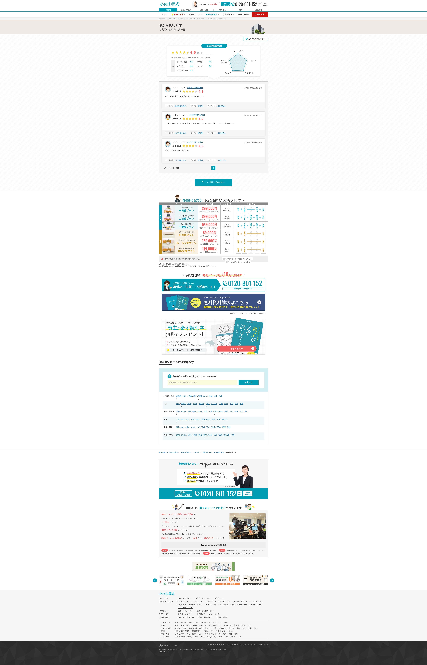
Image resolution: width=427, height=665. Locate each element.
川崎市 (195, 404)
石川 (241, 411)
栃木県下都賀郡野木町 (195, 88)
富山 (246, 411)
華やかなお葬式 (196, 604)
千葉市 (226, 404)
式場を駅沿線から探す (205, 611)
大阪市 (183, 419)
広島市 (183, 427)
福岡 (178, 435)
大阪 (178, 419)
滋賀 (218, 419)
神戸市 (208, 419)
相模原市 (201, 404)
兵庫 (203, 419)
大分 (216, 435)
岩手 (195, 396)
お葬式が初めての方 (202, 598)
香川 (229, 427)
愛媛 (224, 427)
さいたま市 (214, 404)
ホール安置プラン (240, 601)
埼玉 (208, 403)
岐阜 (206, 411)
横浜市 (189, 404)
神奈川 (183, 403)
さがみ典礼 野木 (180, 106)
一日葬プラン (221, 106)
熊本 (205, 435)
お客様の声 (201, 614)
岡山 (188, 427)
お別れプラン (225, 601)
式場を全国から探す (185, 611)
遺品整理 (258, 10)
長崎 (195, 435)
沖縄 (232, 435)
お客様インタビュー (185, 614)
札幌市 (184, 396)
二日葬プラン (197, 601)
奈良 (213, 419)
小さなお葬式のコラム (186, 617)
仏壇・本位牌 (186, 10)
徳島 (214, 427)
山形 (215, 396)
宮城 (200, 396)
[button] (155, 580)
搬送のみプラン (257, 604)
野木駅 (200, 106)
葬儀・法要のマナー (206, 617)
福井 (236, 411)
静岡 (189, 411)
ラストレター (211, 604)
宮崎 (221, 435)
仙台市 (205, 396)
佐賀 (200, 435)
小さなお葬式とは (184, 598)
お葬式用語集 (223, 617)
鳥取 (204, 427)
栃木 (241, 403)
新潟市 (221, 411)
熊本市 (210, 435)
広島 (178, 427)
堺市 (187, 419)
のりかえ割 (182, 604)
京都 (192, 419)
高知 (219, 427)
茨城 (231, 403)
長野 (226, 411)
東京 (178, 403)
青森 (190, 396)
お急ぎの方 (259, 14)
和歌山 (224, 419)
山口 (199, 427)
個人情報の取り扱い (223, 645)
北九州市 (183, 435)
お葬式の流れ (219, 598)
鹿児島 (226, 435)
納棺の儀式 (224, 604)
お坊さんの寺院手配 (239, 604)
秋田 (210, 396)
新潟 (216, 411)
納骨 (240, 10)
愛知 (178, 411)
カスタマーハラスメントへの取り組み (244, 645)
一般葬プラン (211, 601)
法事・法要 (204, 10)
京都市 (197, 419)
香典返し (222, 10)
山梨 (231, 411)
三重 (211, 411)
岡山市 (193, 427)
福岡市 (190, 435)
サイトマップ (263, 645)
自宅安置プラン (257, 601)
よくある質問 (214, 614)
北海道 (178, 396)
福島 (220, 396)
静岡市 (194, 411)
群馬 (236, 403)
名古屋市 (183, 411)
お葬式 (168, 10)
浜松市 (200, 411)
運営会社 (211, 645)
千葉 (221, 403)
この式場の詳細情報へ (256, 39)
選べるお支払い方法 (185, 607)
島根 (209, 427)
